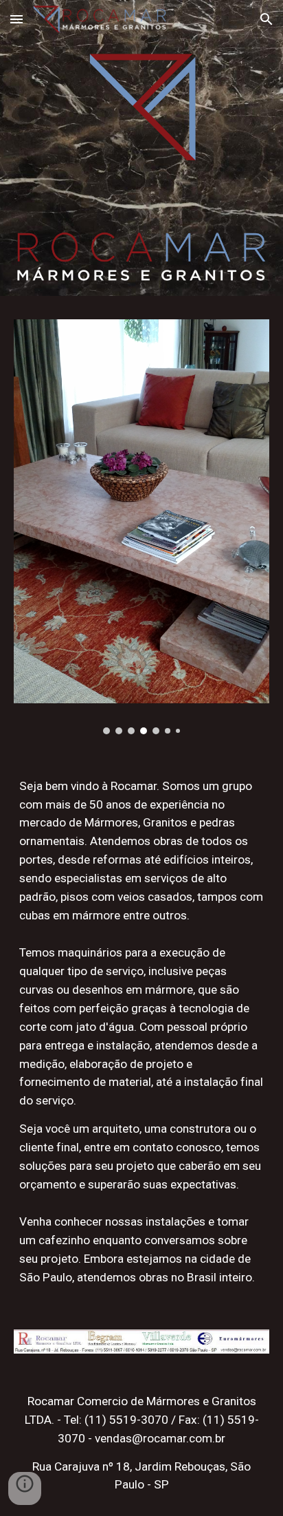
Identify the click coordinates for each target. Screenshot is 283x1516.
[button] (16, 19)
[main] (141, 851)
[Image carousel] (141, 526)
